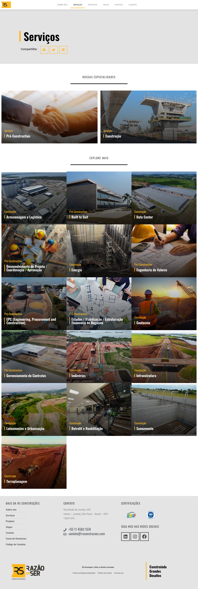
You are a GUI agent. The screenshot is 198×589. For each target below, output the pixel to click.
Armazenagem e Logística (24, 216)
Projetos (92, 5)
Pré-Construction (78, 211)
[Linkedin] (125, 536)
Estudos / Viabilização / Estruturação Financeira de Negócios (97, 321)
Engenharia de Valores (151, 269)
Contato (133, 5)
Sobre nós (62, 5)
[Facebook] (144, 536)
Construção (10, 211)
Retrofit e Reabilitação (87, 428)
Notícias (119, 5)
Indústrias (78, 375)
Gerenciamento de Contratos (26, 375)
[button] (44, 50)
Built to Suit (79, 216)
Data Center (144, 216)
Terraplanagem (16, 481)
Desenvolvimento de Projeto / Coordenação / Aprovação (26, 268)
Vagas (106, 5)
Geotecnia (143, 322)
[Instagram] (135, 536)
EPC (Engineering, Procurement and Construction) (31, 321)
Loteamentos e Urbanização (25, 428)
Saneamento (144, 428)
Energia (76, 269)
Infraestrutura (146, 375)
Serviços (77, 5)
